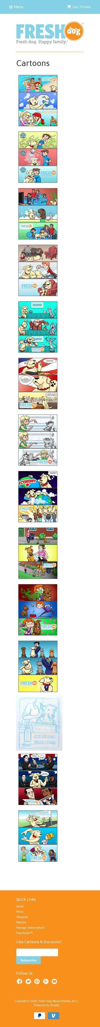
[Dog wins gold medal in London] (38, 862)
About (20, 906)
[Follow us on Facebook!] (20, 983)
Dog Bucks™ (24, 933)
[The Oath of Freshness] (38, 410)
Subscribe (28, 960)
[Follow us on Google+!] (46, 983)
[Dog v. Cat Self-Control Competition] (38, 353)
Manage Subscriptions (30, 927)
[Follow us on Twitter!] (29, 983)
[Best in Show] (38, 693)
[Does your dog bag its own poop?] (38, 580)
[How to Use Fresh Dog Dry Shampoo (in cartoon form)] (37, 184)
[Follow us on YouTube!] (55, 983)
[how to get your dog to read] (38, 297)
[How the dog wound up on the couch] (38, 240)
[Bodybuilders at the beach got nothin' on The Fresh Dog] (38, 127)
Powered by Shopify (46, 1005)
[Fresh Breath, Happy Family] (37, 636)
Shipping (22, 917)
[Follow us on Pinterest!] (37, 983)
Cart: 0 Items (81, 7)
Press (19, 911)
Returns (21, 922)
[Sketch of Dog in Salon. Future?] (39, 749)
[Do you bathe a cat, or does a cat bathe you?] (37, 466)
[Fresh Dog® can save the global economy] (37, 523)
